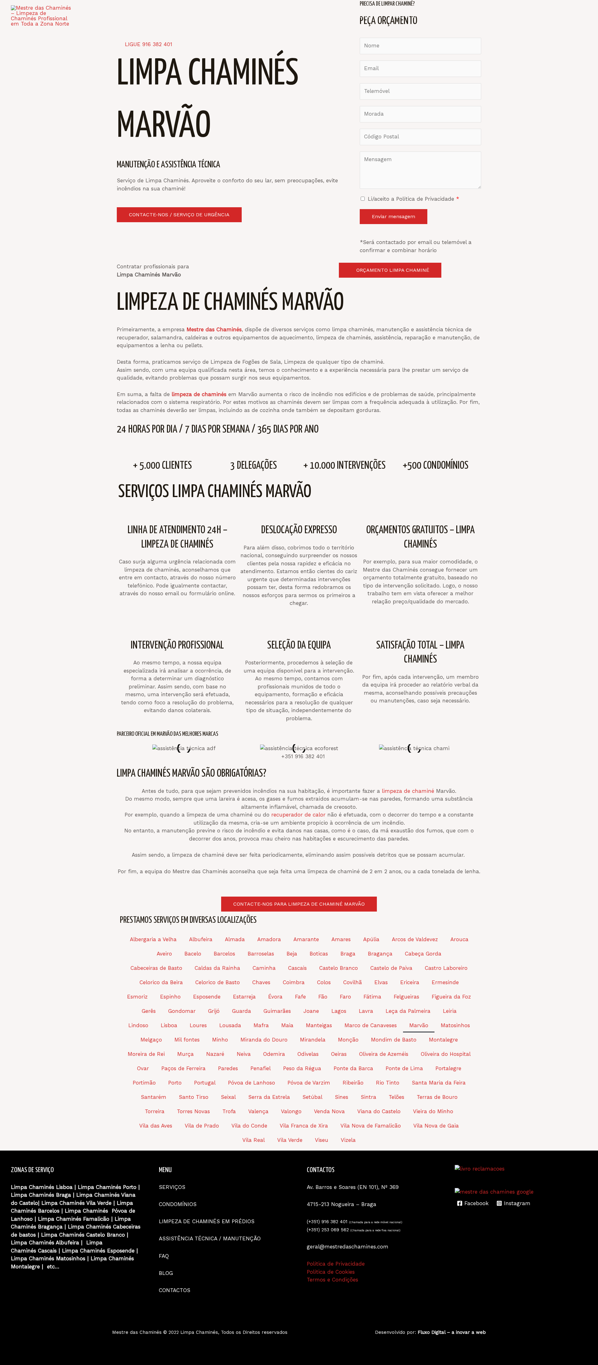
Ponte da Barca (353, 1068)
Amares (341, 939)
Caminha (264, 968)
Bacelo (192, 954)
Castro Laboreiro (446, 968)
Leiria (450, 1011)
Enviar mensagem (393, 216)
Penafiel (260, 1068)
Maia (287, 1025)
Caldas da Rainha (217, 968)
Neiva (244, 1054)
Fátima (372, 997)
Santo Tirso (193, 1097)
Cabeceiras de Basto (156, 968)
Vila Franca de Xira (304, 1126)
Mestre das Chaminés (137, 1332)
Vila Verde (289, 1140)
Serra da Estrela (269, 1097)
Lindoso (138, 1025)
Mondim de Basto (393, 1040)
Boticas (319, 954)
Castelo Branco (338, 968)
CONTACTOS (566, 16)
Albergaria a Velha (153, 939)
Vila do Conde (249, 1126)
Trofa (229, 1111)
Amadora (269, 939)
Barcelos (224, 954)
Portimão (144, 1083)
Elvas (381, 982)
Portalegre (448, 1068)
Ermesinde (445, 982)
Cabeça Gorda (423, 954)
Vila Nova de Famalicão (370, 1126)
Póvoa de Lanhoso (251, 1083)
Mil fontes (187, 1040)
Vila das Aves (155, 1126)
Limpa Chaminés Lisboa (42, 1187)
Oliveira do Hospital (446, 1054)
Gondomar (182, 1011)
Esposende (207, 997)
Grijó (214, 1011)
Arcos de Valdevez (415, 939)
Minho (220, 1040)
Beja (292, 954)
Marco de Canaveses (370, 1025)
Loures (198, 1025)
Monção (348, 1040)
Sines (341, 1097)
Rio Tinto (387, 1083)
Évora (275, 997)
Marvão (418, 1025)
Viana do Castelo (379, 1111)
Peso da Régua (302, 1068)
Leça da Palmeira (408, 1011)
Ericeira (409, 982)
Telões (396, 1097)
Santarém (153, 1097)
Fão (322, 997)
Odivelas (308, 1054)
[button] (120, 748)
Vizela (348, 1140)
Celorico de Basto (217, 982)
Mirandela (312, 1040)
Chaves (261, 982)
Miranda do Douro (263, 1040)
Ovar (143, 1068)
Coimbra (294, 982)
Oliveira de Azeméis (383, 1054)
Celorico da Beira (161, 982)
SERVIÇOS (320, 16)
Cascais (297, 968)
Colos (324, 982)
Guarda (241, 1011)
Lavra (366, 1011)
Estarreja (244, 997)
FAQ (510, 16)
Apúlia (371, 939)
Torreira (154, 1111)
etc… (53, 1266)
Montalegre (443, 1040)
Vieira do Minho (433, 1111)
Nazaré (215, 1054)
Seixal (228, 1097)
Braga (347, 954)
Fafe (300, 997)
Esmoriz (137, 997)
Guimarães (277, 1011)
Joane (311, 1011)
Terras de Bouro (437, 1097)
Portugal (205, 1083)
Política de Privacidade (336, 1264)
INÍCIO (242, 16)
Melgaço (151, 1040)
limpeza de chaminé (408, 791)
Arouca (459, 939)
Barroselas (261, 954)
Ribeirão (353, 1083)
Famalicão (96, 1219)
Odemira (274, 1054)
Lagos (338, 1011)
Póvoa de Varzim (308, 1083)
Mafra (261, 1025)
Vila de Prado (202, 1126)
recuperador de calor (298, 815)
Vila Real (253, 1140)
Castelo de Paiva (391, 968)
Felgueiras (406, 997)
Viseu (321, 1140)
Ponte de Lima (404, 1068)
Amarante (306, 939)
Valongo (291, 1111)
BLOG (533, 16)
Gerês (149, 1011)
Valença (258, 1111)
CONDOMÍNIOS (363, 16)
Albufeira (200, 939)
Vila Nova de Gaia (436, 1126)
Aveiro (164, 954)
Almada (235, 939)
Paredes (228, 1068)
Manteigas (319, 1025)
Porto (175, 1083)
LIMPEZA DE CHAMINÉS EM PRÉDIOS (207, 1221)
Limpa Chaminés (99, 1187)
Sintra (368, 1097)
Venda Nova (329, 1111)
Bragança (380, 954)
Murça (185, 1054)
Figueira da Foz (451, 997)
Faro (345, 997)
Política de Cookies (331, 1272)
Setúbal (312, 1097)
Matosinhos (455, 1025)
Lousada (230, 1025)
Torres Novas (193, 1111)
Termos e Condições (332, 1279)
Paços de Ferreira (183, 1068)
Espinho (170, 997)
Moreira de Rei (146, 1054)
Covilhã (352, 982)
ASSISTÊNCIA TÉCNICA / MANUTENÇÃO (444, 16)
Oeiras (339, 1054)
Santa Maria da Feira (439, 1083)
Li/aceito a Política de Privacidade (413, 199)
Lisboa (169, 1025)
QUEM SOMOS (278, 16)
